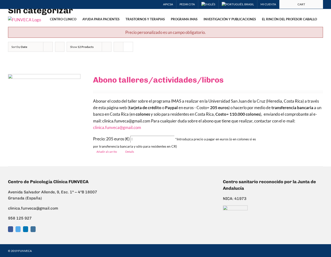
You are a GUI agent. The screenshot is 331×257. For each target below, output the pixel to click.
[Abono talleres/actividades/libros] (44, 107)
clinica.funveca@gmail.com (117, 127)
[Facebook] (10, 229)
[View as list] (128, 47)
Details (129, 151)
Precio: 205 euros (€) (111, 138)
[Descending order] (59, 47)
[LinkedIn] (25, 229)
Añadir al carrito (106, 151)
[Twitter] (18, 229)
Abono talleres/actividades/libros (158, 79)
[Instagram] (33, 229)
